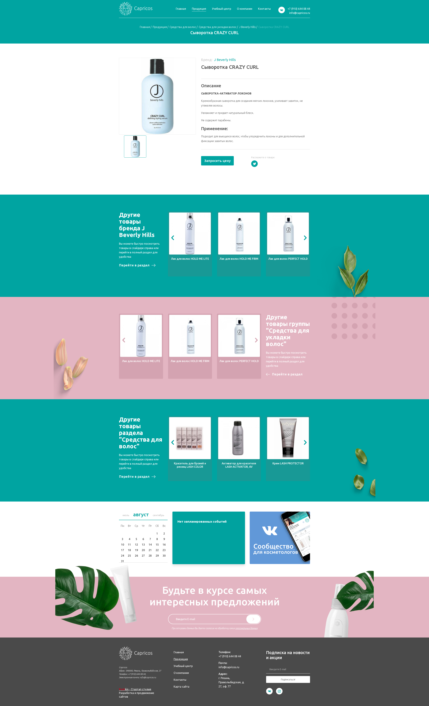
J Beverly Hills (247, 26)
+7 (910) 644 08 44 (299, 8)
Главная (145, 26)
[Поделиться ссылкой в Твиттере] (254, 163)
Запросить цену (217, 161)
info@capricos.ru (299, 12)
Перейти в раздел (134, 265)
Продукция (160, 26)
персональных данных (246, 628)
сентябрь (158, 515)
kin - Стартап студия (135, 689)
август (141, 514)
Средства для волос (183, 26)
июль (125, 515)
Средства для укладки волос (217, 26)
